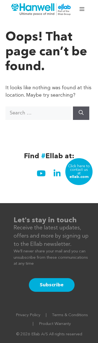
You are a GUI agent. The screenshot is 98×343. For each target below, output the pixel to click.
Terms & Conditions (70, 315)
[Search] (81, 113)
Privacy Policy (28, 315)
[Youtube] (41, 173)
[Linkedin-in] (57, 173)
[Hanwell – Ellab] (41, 9)
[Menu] (82, 9)
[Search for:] (39, 113)
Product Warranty (55, 324)
